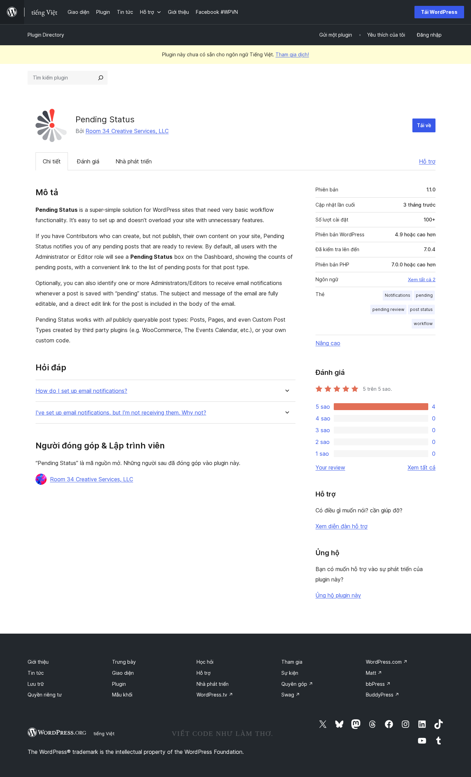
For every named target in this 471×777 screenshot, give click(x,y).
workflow (423, 323)
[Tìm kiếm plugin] (101, 78)
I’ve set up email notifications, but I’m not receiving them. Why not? (121, 412)
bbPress (378, 684)
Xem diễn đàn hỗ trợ (341, 526)
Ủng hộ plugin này (338, 595)
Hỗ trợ (427, 161)
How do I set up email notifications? (81, 391)
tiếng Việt (103, 733)
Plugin (119, 684)
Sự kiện (289, 673)
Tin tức (36, 673)
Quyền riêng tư (45, 695)
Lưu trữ (36, 684)
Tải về (424, 125)
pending (424, 295)
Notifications (397, 295)
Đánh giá (88, 161)
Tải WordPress (439, 12)
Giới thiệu (38, 662)
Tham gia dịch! (292, 54)
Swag (290, 695)
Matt (374, 673)
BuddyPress (382, 695)
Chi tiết (52, 161)
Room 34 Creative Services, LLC (127, 130)
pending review (388, 309)
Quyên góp (297, 684)
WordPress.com (387, 662)
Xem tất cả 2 (421, 279)
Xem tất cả (421, 467)
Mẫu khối (122, 695)
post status (421, 309)
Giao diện (123, 673)
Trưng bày (124, 662)
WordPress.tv (215, 695)
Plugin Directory (46, 35)
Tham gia (291, 662)
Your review (330, 467)
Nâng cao (327, 343)
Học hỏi (205, 662)
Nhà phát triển (134, 161)
